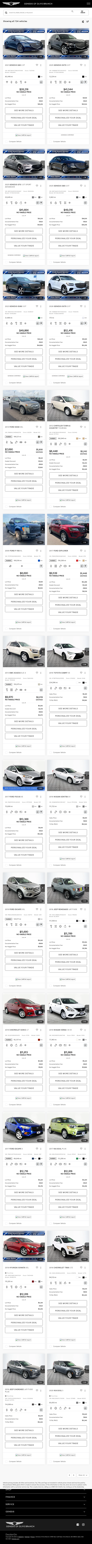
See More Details (24, 110)
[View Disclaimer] (25, 82)
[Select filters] (83, 21)
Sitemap (27, 1537)
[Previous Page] (69, 1475)
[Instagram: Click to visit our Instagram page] (83, 1524)
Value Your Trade (24, 125)
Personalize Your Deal (24, 118)
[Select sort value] (87, 21)
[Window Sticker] (85, 82)
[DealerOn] (11, 1534)
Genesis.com (15, 1539)
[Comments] (41, 82)
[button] (42, 44)
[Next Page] (73, 1475)
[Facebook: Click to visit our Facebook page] (77, 1524)
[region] (24, 101)
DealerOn (21, 1537)
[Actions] (41, 65)
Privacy (33, 1537)
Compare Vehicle (15, 142)
